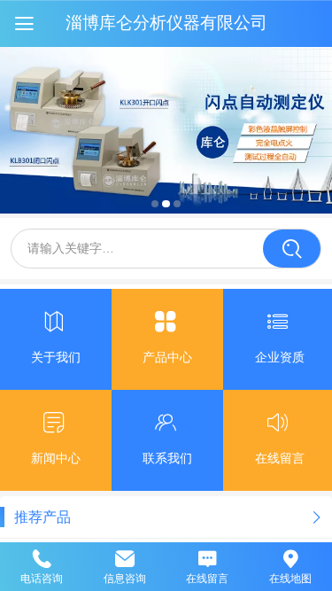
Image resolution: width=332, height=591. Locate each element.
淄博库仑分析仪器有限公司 (166, 22)
